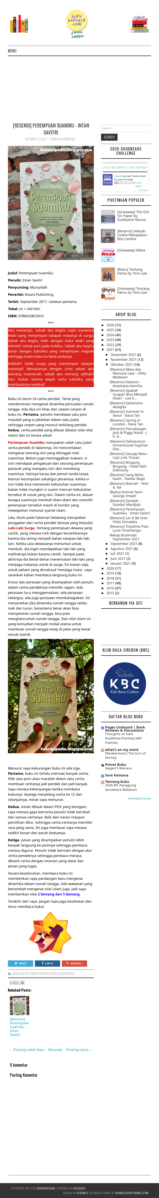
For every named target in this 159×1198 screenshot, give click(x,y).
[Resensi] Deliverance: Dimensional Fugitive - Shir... (129, 445)
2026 (110, 325)
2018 (110, 578)
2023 (110, 339)
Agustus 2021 (122, 548)
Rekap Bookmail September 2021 (124, 537)
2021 (110, 349)
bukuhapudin (46, 1188)
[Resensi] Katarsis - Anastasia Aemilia (126, 384)
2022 (110, 344)
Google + (77, 963)
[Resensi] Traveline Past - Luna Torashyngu (130, 528)
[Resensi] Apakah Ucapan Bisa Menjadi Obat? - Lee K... (128, 394)
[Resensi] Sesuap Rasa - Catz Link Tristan (129, 455)
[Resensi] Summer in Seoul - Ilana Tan (127, 413)
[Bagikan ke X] (19, 983)
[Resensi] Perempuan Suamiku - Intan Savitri (51, 128)
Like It (49, 963)
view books (142, 190)
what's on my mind (121, 749)
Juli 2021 (118, 553)
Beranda (55, 1049)
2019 (110, 573)
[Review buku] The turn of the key (125, 755)
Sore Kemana (116, 775)
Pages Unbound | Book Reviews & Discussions (125, 729)
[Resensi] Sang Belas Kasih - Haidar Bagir (127, 476)
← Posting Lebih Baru (27, 1049)
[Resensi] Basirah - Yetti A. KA (129, 485)
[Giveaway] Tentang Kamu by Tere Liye (133, 290)
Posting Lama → (79, 1049)
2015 (110, 593)
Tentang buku (117, 781)
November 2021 (124, 359)
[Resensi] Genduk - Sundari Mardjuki (125, 502)
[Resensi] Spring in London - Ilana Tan (126, 422)
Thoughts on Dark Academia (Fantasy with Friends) (123, 738)
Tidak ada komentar (62, 139)
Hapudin (118, 175)
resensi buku (67, 973)
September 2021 (124, 543)
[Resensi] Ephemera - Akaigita (127, 405)
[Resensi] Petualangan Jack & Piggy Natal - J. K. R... (129, 432)
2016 (110, 588)
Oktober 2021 (122, 364)
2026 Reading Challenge (125, 167)
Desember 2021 (124, 354)
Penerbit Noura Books (43, 973)
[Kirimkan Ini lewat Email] (12, 983)
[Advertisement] (79, 85)
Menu (12, 51)
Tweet (23, 963)
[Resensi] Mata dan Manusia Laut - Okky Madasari (128, 373)
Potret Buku (115, 764)
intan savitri (20, 973)
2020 (110, 568)
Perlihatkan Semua (139, 798)
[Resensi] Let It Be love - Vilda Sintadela (129, 520)
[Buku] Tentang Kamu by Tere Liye (132, 271)
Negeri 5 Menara (118, 768)
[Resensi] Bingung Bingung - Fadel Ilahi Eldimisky (128, 466)
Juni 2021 (118, 558)
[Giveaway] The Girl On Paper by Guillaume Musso (133, 216)
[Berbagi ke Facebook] (23, 983)
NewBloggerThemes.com (132, 1192)
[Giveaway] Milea (131, 250)
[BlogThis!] (15, 983)
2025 (110, 330)
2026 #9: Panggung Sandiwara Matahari (121, 787)
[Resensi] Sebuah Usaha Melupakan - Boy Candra (133, 235)
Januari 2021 (121, 563)
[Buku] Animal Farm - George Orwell (127, 494)
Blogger (79, 1188)
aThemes (82, 1192)
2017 (110, 583)
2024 (110, 335)
